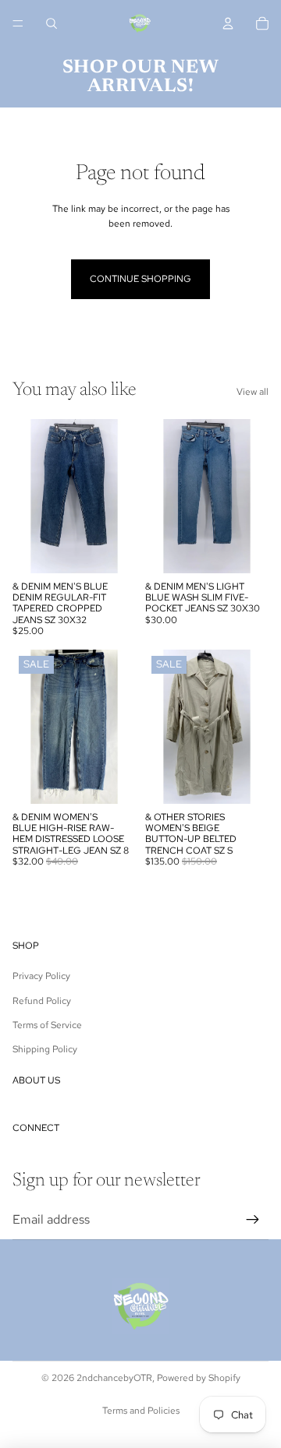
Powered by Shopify (198, 1378)
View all (253, 392)
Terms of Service (47, 1025)
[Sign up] (253, 1219)
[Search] (51, 23)
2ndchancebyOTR (114, 1378)
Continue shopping (140, 279)
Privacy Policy (41, 976)
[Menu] (18, 23)
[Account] (228, 23)
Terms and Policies (141, 1410)
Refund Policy (41, 1001)
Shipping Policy (44, 1049)
